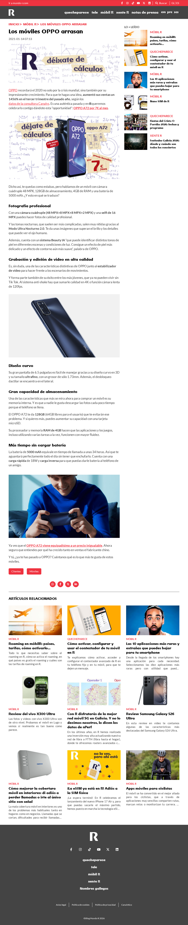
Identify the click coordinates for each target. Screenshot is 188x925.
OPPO (13, 90)
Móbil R (29, 24)
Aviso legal (61, 904)
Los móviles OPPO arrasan (63, 24)
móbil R (107, 12)
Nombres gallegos (94, 888)
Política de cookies (80, 904)
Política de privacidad (105, 904)
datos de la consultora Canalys (29, 104)
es (177, 3)
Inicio (14, 24)
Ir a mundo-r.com (18, 3)
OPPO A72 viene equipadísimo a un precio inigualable (64, 545)
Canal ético (126, 904)
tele (95, 12)
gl (173, 3)
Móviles (34, 571)
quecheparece (76, 12)
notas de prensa (145, 12)
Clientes (16, 571)
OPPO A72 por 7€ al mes (90, 108)
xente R (122, 12)
